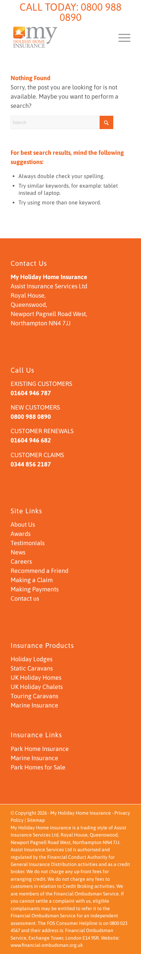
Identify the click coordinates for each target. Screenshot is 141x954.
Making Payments (35, 589)
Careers (21, 561)
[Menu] (121, 37)
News (18, 552)
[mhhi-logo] (58, 37)
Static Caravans (32, 668)
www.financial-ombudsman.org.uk (47, 945)
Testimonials (27, 543)
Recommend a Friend (39, 570)
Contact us (25, 598)
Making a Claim (32, 579)
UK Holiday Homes (36, 677)
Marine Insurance (34, 705)
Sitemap (36, 820)
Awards (20, 533)
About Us (23, 524)
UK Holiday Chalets (37, 686)
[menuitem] (121, 37)
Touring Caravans (34, 696)
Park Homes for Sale (38, 767)
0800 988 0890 (90, 12)
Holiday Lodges (31, 659)
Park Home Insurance (40, 748)
